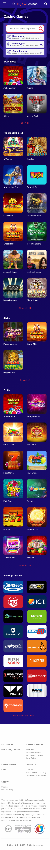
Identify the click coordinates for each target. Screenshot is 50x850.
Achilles (30, 159)
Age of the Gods (11, 187)
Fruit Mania (8, 473)
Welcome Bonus (33, 752)
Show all (25, 122)
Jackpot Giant (10, 272)
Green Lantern (34, 243)
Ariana (30, 88)
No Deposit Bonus (34, 755)
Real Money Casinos (10, 750)
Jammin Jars (9, 557)
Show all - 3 (25, 380)
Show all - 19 (25, 565)
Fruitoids (31, 501)
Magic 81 (31, 557)
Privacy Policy (7, 789)
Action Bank (32, 116)
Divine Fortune (34, 215)
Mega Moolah (9, 372)
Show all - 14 (25, 308)
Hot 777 (7, 529)
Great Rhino (9, 243)
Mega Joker (32, 300)
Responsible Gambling (36, 772)
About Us (30, 770)
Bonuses (30, 750)
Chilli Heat (8, 215)
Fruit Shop (32, 473)
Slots (3, 770)
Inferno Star (32, 529)
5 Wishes (7, 159)
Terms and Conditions (36, 775)
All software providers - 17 (25, 715)
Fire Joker (31, 444)
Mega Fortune (10, 300)
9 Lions (6, 116)
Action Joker (9, 88)
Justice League (34, 272)
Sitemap (5, 787)
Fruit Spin (7, 501)
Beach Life (32, 187)
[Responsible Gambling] (39, 828)
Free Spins (31, 758)
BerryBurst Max (34, 416)
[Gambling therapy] (23, 829)
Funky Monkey (10, 344)
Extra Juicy (8, 444)
